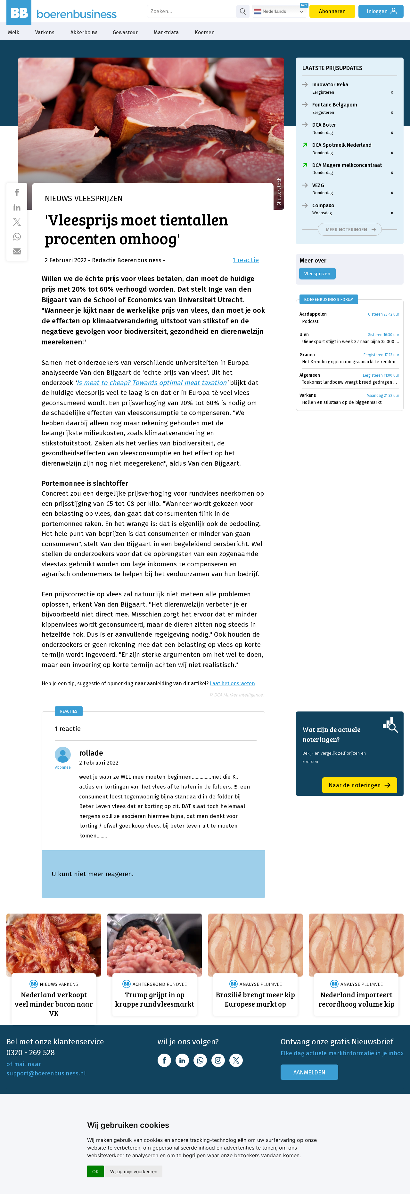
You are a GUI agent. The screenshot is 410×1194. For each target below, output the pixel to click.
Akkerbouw (83, 32)
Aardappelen (313, 314)
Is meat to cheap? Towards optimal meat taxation (151, 383)
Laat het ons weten (232, 683)
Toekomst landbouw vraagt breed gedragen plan (350, 382)
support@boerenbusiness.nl (46, 1073)
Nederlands (273, 11)
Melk (13, 32)
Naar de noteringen (355, 785)
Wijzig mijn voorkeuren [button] (133, 1171)
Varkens (44, 32)
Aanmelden (309, 1072)
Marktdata (166, 32)
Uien (304, 334)
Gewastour (125, 32)
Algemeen (309, 375)
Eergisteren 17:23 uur (381, 355)
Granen (307, 354)
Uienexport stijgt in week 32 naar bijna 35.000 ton (350, 341)
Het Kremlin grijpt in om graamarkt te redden (348, 362)
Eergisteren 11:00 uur (381, 375)
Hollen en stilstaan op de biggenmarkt (341, 402)
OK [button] (95, 1171)
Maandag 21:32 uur (383, 395)
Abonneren (332, 11)
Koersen (205, 32)
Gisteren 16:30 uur (383, 335)
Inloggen (377, 11)
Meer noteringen (346, 229)
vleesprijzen (317, 274)
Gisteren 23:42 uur (383, 314)
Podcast (310, 321)
